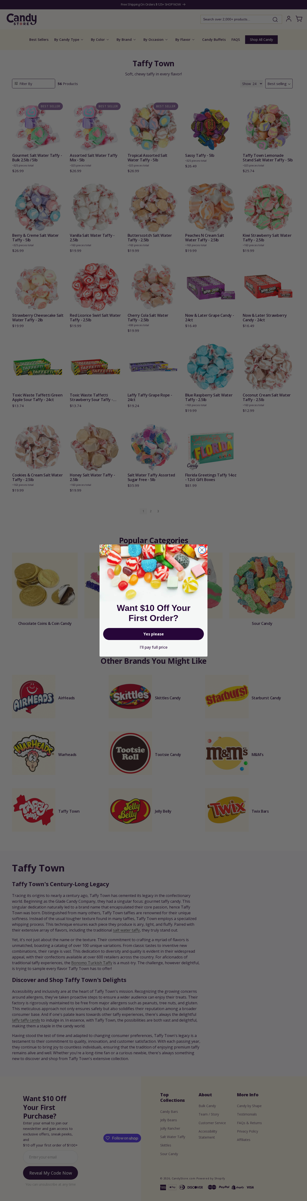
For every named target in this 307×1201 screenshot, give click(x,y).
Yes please (153, 634)
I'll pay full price (153, 647)
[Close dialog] (202, 550)
